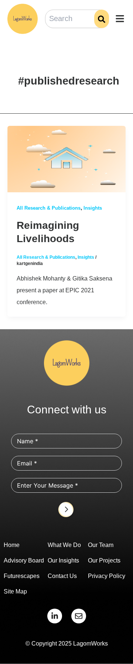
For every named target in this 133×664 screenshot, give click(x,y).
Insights (92, 208)
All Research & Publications (49, 208)
